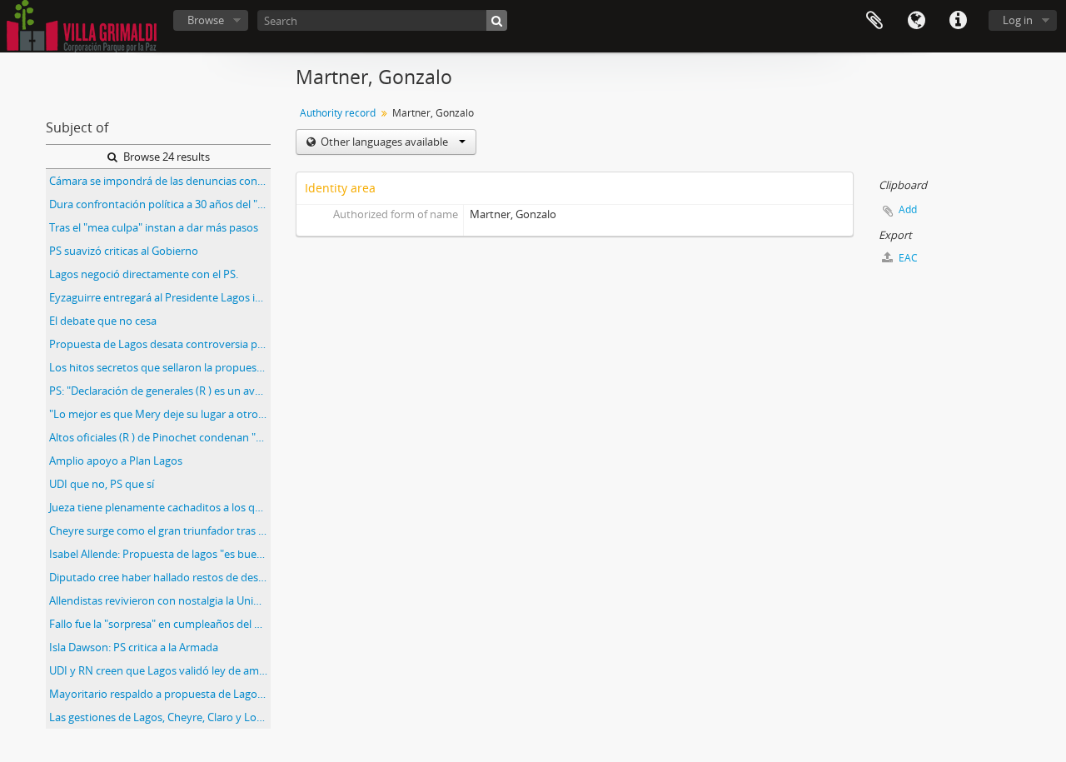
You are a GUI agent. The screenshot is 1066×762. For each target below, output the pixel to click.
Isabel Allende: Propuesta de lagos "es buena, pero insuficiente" (160, 553)
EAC (907, 258)
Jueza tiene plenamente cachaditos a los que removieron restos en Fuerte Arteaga (160, 507)
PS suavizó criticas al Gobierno (123, 250)
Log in (1018, 19)
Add (908, 209)
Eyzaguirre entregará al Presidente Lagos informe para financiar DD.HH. (160, 297)
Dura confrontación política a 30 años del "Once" (160, 204)
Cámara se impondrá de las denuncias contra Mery (160, 180)
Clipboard (874, 21)
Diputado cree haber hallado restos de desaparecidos (160, 577)
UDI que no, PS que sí (101, 483)
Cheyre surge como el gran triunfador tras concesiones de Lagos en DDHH (160, 530)
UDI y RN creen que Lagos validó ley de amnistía (160, 670)
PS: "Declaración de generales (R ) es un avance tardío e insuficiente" (160, 390)
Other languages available (384, 141)
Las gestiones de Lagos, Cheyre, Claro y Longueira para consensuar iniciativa (160, 717)
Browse (205, 19)
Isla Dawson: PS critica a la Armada (133, 647)
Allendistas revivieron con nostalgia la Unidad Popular (160, 600)
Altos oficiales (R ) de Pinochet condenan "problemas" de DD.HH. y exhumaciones (160, 437)
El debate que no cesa (103, 320)
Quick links (958, 21)
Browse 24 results (165, 156)
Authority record (338, 113)
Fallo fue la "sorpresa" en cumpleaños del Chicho (160, 623)
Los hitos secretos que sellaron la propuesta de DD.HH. (160, 367)
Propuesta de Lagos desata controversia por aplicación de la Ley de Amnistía (160, 343)
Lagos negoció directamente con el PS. (143, 273)
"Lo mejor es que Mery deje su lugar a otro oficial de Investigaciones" (160, 413)
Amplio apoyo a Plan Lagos (115, 460)
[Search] (496, 20)
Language (916, 21)
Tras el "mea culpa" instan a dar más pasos (153, 227)
